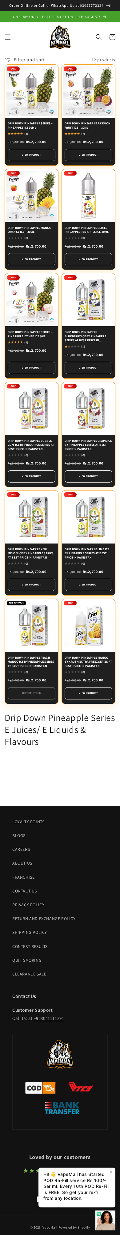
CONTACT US (24, 891)
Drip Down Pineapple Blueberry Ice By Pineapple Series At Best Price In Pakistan (85, 336)
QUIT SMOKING (27, 960)
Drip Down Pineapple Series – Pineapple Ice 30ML (30, 125)
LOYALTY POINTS (28, 821)
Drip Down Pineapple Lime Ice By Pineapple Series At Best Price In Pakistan (87, 553)
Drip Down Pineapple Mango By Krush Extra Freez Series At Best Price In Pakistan (88, 662)
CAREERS (21, 849)
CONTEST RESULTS (30, 946)
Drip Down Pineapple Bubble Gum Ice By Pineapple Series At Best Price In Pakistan (31, 445)
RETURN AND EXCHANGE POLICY (44, 918)
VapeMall (50, 1227)
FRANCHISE (23, 877)
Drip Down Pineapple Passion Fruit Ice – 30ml (87, 125)
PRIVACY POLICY (28, 904)
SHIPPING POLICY (29, 932)
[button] (7, 37)
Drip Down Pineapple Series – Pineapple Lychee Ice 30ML (30, 334)
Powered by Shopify (74, 1227)
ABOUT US (22, 863)
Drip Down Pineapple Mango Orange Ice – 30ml (29, 230)
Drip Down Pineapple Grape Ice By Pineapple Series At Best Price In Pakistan (88, 445)
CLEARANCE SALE (29, 974)
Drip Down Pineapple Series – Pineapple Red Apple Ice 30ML (87, 230)
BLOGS (19, 835)
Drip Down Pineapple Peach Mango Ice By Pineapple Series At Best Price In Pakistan (31, 662)
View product (31, 155)
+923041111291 (49, 1018)
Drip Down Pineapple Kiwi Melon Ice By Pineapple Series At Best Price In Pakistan (31, 553)
